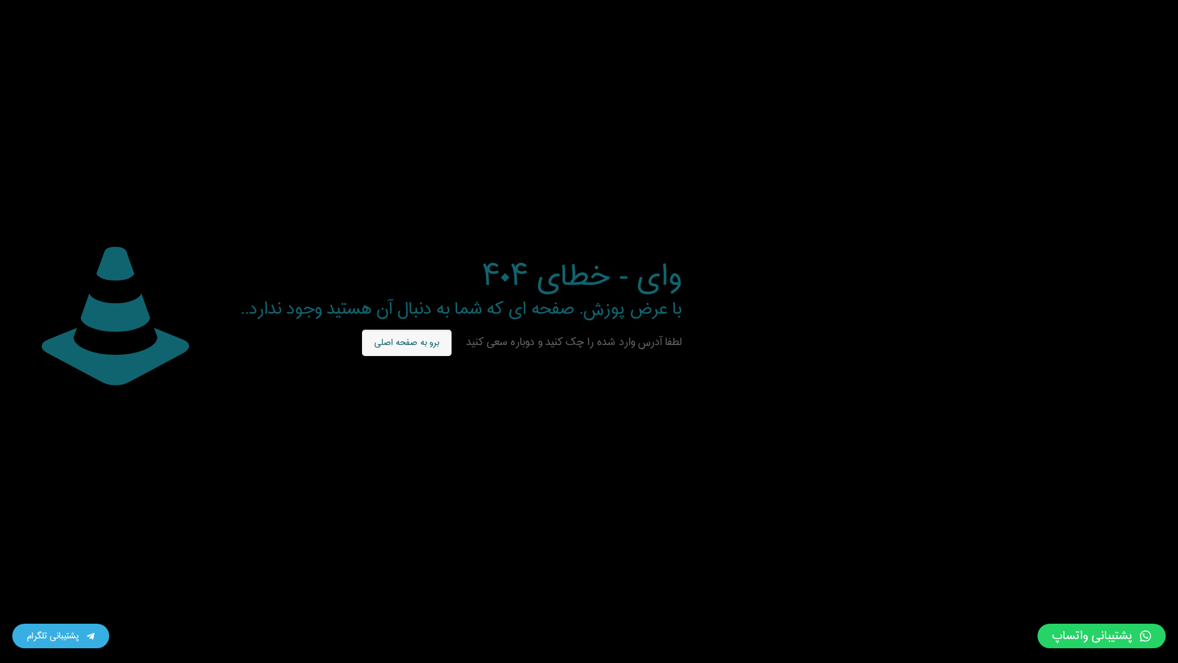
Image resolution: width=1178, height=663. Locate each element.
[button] (1101, 636)
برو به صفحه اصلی (406, 343)
